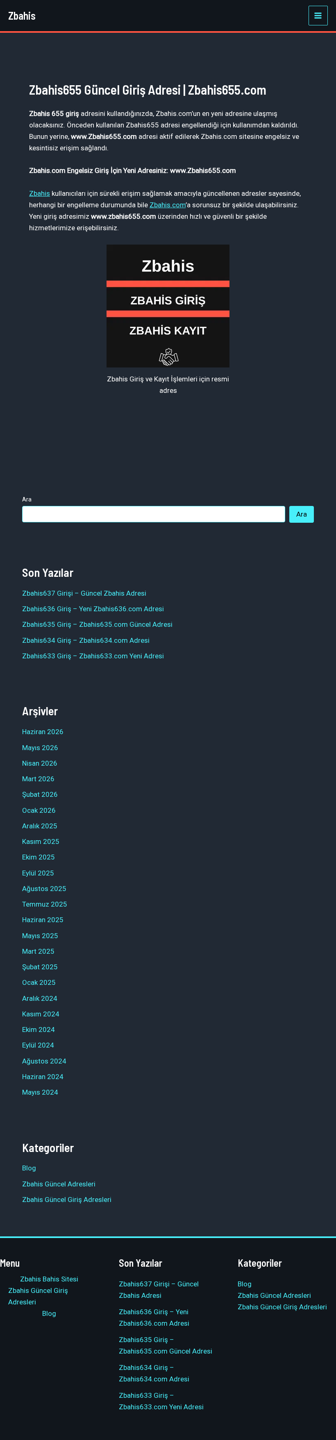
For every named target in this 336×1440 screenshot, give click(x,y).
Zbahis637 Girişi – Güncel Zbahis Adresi (84, 593)
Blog (29, 1168)
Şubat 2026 (40, 794)
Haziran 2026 (43, 732)
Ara (27, 499)
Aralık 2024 (39, 998)
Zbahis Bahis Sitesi (49, 1279)
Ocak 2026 (39, 810)
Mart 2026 (38, 779)
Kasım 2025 (40, 841)
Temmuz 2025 (44, 904)
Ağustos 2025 (44, 888)
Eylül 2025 (38, 873)
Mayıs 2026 (40, 748)
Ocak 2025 (39, 982)
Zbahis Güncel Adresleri (58, 1184)
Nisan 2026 (39, 763)
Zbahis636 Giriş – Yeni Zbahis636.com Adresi (93, 609)
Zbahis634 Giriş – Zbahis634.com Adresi (86, 640)
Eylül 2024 (38, 1045)
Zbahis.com (168, 205)
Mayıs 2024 (40, 1092)
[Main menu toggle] (318, 15)
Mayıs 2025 (40, 936)
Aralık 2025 (39, 826)
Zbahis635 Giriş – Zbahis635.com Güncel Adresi (97, 624)
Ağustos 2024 (44, 1061)
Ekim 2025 (38, 857)
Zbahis (22, 15)
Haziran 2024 (43, 1077)
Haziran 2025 (43, 920)
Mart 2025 (38, 951)
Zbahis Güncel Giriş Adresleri (66, 1199)
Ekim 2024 (38, 1029)
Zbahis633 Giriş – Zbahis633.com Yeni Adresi (93, 656)
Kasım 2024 (40, 1014)
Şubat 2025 (40, 967)
